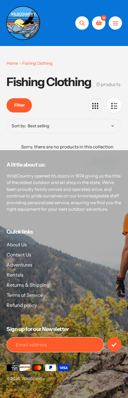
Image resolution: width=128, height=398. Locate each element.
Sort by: (19, 126)
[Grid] (95, 105)
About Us (17, 245)
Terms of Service (25, 295)
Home (12, 63)
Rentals (15, 275)
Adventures (19, 265)
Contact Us (19, 255)
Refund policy (22, 305)
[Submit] (114, 344)
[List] (114, 105)
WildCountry (33, 378)
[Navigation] (115, 23)
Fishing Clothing (37, 63)
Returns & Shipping (28, 285)
